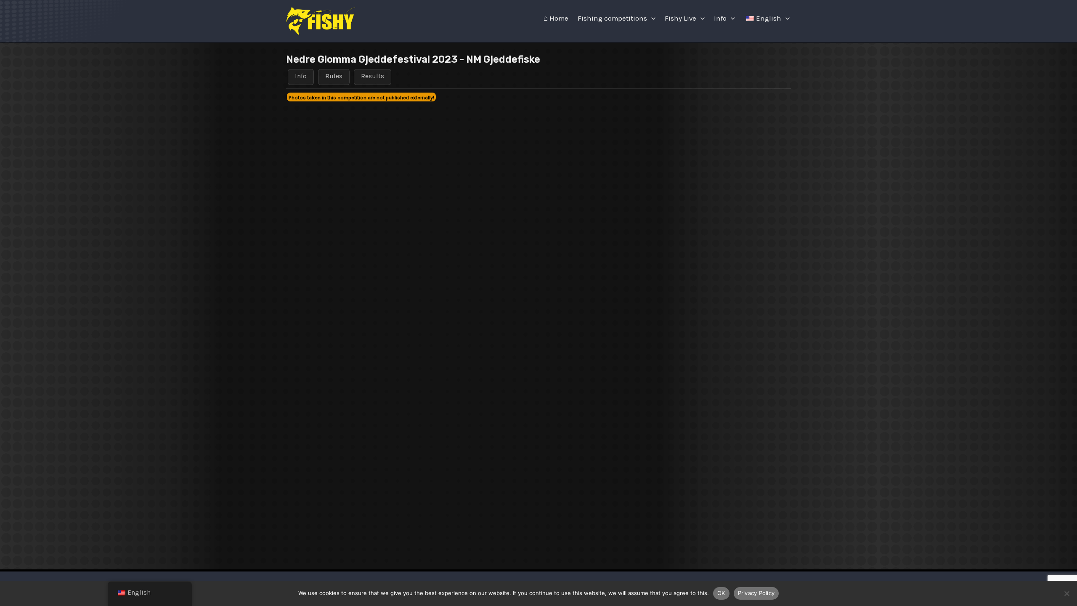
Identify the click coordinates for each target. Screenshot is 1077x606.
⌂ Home (556, 18)
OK (721, 593)
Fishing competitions (612, 18)
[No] (1066, 593)
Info (720, 18)
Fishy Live (680, 18)
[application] (651, 18)
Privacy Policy (756, 593)
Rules (333, 76)
